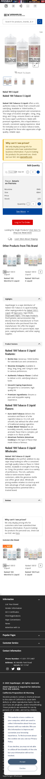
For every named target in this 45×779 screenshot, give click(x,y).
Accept (22, 762)
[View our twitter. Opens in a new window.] (13, 669)
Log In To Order (22, 222)
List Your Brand (11, 604)
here (18, 533)
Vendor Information (13, 608)
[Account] (20, 7)
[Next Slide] (40, 272)
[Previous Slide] (4, 272)
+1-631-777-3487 (19, 658)
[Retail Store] (13, 7)
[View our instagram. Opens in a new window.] (7, 669)
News (7, 623)
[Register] (28, 7)
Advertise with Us (12, 627)
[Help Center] (6, 7)
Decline (23, 768)
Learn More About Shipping (26, 239)
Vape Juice (18, 313)
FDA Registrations (12, 616)
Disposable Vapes (12, 315)
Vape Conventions (12, 619)
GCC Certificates (12, 612)
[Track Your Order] (35, 7)
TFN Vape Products (29, 315)
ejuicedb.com (26, 157)
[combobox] (19, 21)
